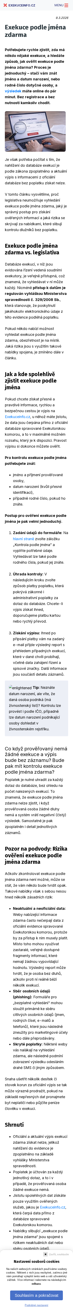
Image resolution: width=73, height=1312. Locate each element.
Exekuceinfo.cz (17, 417)
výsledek (13, 91)
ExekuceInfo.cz (22, 5)
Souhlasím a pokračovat (36, 1295)
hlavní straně (23, 539)
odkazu (36, 1283)
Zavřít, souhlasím (59, 1254)
